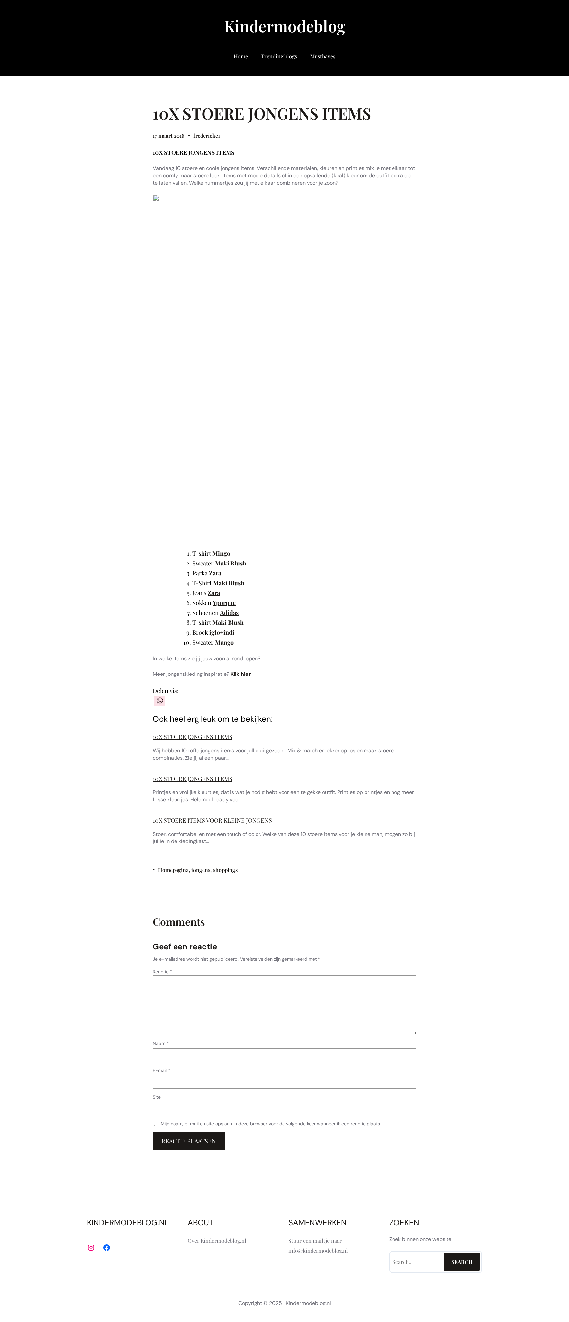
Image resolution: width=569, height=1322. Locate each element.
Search (462, 1261)
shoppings (225, 870)
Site (157, 1097)
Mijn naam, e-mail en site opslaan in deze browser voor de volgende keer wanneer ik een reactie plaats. (271, 1124)
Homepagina (173, 870)
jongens (200, 870)
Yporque (224, 603)
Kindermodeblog (284, 25)
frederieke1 (206, 135)
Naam (161, 1043)
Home (241, 56)
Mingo (221, 553)
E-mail (161, 1070)
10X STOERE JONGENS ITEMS (192, 737)
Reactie (162, 972)
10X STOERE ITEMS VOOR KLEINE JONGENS (212, 820)
